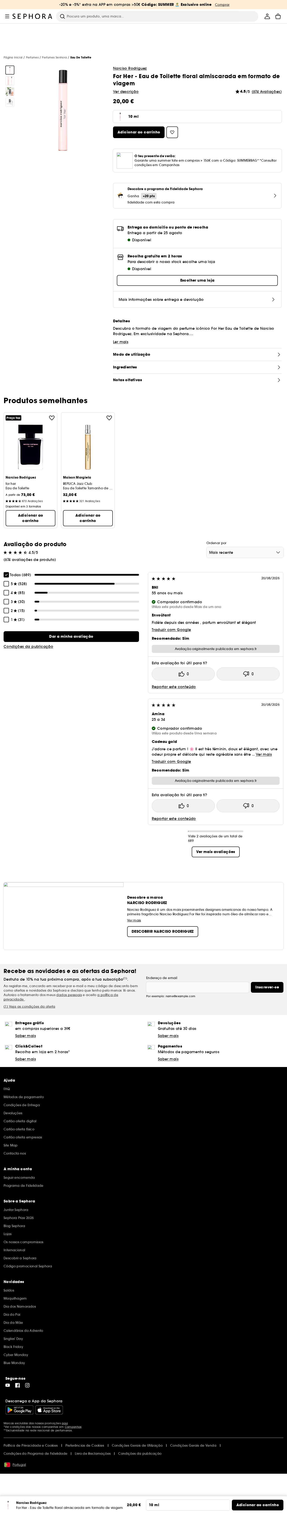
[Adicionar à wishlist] (51, 417)
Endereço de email (161, 978)
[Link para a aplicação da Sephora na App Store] (49, 1409)
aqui (65, 1423)
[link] (71, 636)
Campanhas (73, 1426)
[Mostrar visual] (9, 70)
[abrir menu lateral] (7, 16)
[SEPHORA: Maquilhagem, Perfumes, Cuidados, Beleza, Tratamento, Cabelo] (32, 16)
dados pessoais (69, 995)
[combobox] (245, 552)
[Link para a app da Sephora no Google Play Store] (19, 1409)
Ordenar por (216, 543)
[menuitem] (267, 16)
